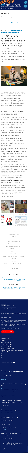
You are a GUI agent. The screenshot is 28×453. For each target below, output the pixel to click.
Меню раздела (14, 22)
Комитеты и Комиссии (6, 342)
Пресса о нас (14, 251)
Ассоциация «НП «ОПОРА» (7, 338)
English (8, 305)
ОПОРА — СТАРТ (14, 268)
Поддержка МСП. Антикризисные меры (14, 263)
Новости (6, 17)
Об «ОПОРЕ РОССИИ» (6, 336)
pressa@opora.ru (4, 429)
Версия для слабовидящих (8, 8)
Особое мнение (14, 253)
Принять (6, 448)
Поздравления (14, 261)
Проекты (3, 357)
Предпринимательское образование (10, 32)
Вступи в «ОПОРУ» (8, 331)
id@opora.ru (4, 379)
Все (14, 231)
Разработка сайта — (7, 362)
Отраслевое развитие (15, 17)
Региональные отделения (9, 389)
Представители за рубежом (10, 391)
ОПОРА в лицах (14, 248)
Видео (14, 258)
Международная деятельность (14, 246)
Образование (4, 355)
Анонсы (14, 236)
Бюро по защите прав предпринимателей (14, 256)
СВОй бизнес (14, 266)
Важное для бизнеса (14, 239)
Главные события (14, 234)
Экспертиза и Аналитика (6, 346)
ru (25, 6)
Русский (4, 305)
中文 (13, 305)
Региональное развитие (14, 241)
